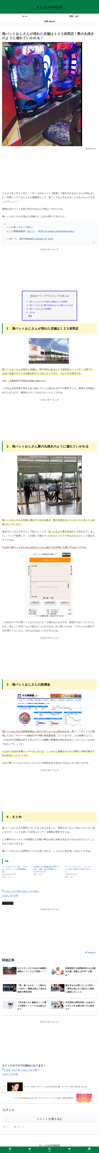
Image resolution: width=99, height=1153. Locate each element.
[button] (91, 651)
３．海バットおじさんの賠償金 (38, 309)
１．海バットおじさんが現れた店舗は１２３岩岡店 (47, 302)
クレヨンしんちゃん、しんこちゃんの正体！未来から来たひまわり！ (78, 869)
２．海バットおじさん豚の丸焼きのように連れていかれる (49, 305)
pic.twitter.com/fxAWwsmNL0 (59, 231)
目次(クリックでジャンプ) (45, 295)
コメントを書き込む (49, 1118)
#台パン (31, 231)
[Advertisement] (49, 170)
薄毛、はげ (9, 903)
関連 (30, 316)
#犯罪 (41, 231)
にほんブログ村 (10, 895)
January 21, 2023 (44, 238)
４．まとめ (30, 312)
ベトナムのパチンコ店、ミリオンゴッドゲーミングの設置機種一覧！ (15, 869)
